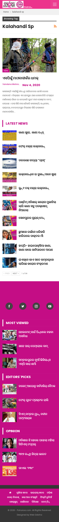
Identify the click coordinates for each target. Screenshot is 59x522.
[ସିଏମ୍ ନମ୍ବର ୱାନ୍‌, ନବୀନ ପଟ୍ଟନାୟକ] (9, 417)
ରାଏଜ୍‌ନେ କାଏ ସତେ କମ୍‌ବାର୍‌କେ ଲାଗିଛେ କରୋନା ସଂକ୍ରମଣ (36, 262)
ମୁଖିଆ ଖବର (22, 492)
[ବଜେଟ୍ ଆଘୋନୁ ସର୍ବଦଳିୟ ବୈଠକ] (9, 389)
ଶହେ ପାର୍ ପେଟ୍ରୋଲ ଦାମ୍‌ (33, 346)
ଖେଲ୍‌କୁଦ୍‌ (14, 501)
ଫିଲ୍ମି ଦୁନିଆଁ (46, 497)
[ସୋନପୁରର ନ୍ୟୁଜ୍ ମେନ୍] (9, 221)
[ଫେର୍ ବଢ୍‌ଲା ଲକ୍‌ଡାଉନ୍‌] (9, 149)
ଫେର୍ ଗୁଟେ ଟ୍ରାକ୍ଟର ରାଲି (34, 400)
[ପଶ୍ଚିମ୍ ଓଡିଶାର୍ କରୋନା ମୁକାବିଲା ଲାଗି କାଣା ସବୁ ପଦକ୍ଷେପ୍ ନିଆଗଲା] (9, 205)
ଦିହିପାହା (35, 501)
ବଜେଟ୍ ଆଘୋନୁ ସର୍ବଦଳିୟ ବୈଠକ (37, 386)
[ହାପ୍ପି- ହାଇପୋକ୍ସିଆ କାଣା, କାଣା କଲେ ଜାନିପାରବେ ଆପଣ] (9, 249)
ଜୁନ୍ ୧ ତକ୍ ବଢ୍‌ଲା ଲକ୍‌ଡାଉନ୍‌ (34, 188)
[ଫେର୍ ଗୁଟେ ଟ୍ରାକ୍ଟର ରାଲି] (9, 403)
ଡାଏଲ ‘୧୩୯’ (26, 468)
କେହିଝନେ (24, 501)
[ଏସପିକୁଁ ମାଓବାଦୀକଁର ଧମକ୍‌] (29, 55)
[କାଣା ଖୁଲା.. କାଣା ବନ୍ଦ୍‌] (9, 135)
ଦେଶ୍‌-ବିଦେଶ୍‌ (13, 497)
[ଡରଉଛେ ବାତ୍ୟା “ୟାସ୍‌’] (9, 163)
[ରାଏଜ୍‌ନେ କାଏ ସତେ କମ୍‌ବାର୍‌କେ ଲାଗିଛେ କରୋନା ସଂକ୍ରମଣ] (9, 263)
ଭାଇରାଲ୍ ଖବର (37, 492)
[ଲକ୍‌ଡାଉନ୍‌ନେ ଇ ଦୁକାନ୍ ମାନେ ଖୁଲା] (9, 177)
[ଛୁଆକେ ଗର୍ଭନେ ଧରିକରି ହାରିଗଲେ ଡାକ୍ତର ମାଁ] (9, 235)
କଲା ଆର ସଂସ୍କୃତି (29, 497)
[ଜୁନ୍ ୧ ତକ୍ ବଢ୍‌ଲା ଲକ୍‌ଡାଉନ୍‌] (9, 191)
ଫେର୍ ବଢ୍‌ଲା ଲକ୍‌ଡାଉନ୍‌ (32, 146)
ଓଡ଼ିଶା (6, 70)
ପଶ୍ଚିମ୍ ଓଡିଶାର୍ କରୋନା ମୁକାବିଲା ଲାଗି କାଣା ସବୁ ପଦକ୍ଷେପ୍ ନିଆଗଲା (37, 206)
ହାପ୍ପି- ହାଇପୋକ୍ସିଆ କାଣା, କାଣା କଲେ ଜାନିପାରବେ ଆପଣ (36, 248)
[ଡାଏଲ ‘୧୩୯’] (9, 471)
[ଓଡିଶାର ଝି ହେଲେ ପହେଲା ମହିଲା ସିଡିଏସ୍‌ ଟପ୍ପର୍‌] (9, 443)
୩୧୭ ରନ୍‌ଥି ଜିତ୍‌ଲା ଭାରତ (32, 454)
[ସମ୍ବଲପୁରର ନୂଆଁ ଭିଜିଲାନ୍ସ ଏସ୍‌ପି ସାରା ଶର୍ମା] (9, 363)
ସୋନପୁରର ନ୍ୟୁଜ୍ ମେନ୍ (31, 218)
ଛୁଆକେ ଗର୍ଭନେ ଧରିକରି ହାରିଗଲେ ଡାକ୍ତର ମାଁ (32, 234)
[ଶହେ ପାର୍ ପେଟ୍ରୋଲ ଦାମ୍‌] (9, 349)
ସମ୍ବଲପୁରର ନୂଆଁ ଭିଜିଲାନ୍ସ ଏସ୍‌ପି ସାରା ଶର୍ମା (35, 362)
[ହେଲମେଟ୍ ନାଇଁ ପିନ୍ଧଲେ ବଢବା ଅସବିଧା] (9, 335)
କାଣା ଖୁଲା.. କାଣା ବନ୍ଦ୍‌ (31, 132)
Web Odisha (36, 514)
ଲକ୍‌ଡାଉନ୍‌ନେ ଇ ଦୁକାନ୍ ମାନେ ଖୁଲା (37, 174)
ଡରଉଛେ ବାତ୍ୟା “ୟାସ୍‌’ (32, 160)
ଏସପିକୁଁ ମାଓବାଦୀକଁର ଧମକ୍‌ (20, 78)
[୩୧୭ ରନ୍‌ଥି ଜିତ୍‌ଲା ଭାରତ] (9, 457)
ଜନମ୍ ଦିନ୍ (45, 501)
